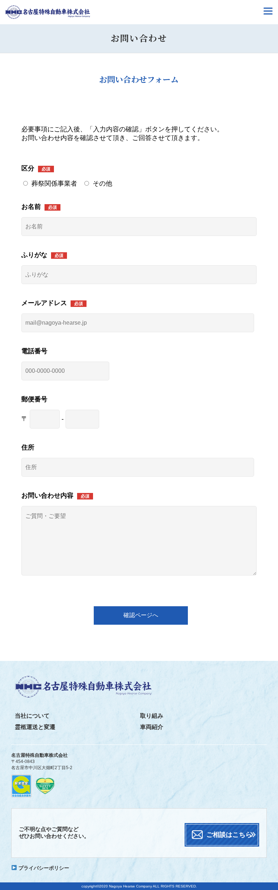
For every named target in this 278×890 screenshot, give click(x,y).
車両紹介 (151, 727)
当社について (32, 716)
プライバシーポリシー (43, 868)
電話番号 (34, 351)
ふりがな (34, 254)
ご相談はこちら (229, 834)
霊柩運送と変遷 (35, 727)
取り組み (151, 716)
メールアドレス (44, 303)
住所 (27, 447)
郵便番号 (34, 399)
